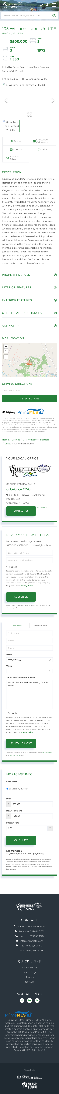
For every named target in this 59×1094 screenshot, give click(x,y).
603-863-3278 (18, 489)
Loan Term (11, 781)
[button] (54, 15)
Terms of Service (15, 755)
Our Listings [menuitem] (29, 972)
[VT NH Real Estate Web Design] (29, 1085)
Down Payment (14, 811)
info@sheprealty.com (31, 941)
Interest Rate (12, 823)
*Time (9, 666)
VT (24, 440)
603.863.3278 (41, 5)
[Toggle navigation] (54, 5)
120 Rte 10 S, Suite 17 (31, 948)
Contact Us (21, 511)
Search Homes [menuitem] (29, 967)
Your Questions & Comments (20, 677)
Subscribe (21, 597)
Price (8, 799)
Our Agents (42, 507)
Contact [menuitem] (29, 982)
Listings (16, 440)
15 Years (25, 789)
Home (5, 440)
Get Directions (29, 398)
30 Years (13, 789)
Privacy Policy (27, 586)
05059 (8, 444)
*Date (9, 654)
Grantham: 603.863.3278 (32, 926)
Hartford (45, 440)
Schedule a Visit (40, 625)
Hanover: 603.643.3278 (31, 936)
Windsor (33, 440)
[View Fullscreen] (6, 357)
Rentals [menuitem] (29, 977)
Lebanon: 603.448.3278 (31, 931)
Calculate (21, 840)
